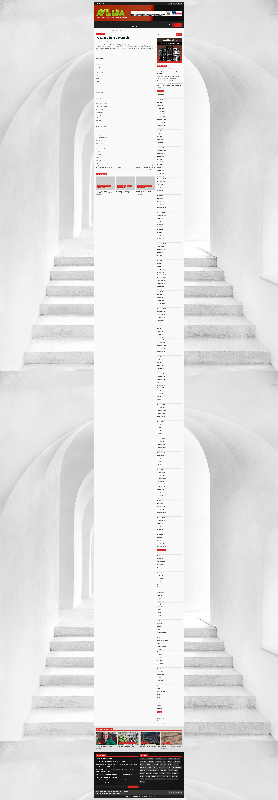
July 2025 (159, 131)
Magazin (124, 23)
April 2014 (160, 501)
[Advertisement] (156, 13)
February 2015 (161, 472)
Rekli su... (162, 776)
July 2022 (159, 221)
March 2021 (160, 266)
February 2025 (161, 145)
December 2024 (161, 150)
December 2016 (161, 410)
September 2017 (161, 385)
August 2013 (160, 523)
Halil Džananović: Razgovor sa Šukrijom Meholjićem (144, 167)
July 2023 (159, 187)
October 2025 (161, 122)
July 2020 (159, 289)
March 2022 (160, 232)
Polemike (159, 652)
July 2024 (159, 159)
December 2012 (161, 546)
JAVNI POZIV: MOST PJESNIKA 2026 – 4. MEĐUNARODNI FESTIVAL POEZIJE (150, 738)
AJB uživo (177, 24)
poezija (106, 163)
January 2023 (160, 204)
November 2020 (161, 277)
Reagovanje (160, 674)
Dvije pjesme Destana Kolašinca (104, 782)
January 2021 (160, 272)
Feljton (159, 587)
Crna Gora (109, 186)
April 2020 (160, 297)
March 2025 (160, 142)
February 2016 (161, 438)
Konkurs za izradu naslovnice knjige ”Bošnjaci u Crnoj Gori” (105, 183)
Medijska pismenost (162, 637)
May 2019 (159, 328)
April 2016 (160, 433)
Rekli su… (159, 677)
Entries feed (160, 718)
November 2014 (161, 481)
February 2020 (161, 303)
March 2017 (160, 402)
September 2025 (161, 125)
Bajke (158, 567)
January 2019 (160, 340)
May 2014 (159, 498)
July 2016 (159, 424)
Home (102, 23)
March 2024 (160, 170)
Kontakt (126, 791)
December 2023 (161, 179)
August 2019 (160, 320)
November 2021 (161, 244)
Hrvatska (99, 187)
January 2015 (160, 475)
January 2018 (160, 374)
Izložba (159, 609)
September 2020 (161, 283)
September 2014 (161, 486)
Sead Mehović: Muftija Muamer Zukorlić (106, 777)
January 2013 (160, 543)
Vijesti (107, 23)
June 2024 (160, 162)
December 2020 (161, 275)
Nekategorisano (161, 646)
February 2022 (161, 235)
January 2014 (160, 509)
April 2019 (160, 331)
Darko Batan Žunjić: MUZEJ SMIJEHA (167, 81)
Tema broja (160, 694)
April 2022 (160, 229)
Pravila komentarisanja (102, 793)
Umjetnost (160, 700)
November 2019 (161, 311)
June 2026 (160, 100)
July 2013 (159, 526)
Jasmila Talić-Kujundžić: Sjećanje (166, 69)
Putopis (159, 669)
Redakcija (98, 41)
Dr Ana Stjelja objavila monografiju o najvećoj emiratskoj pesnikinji (114, 774)
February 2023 (161, 201)
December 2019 (161, 309)
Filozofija (159, 589)
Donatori (123, 793)
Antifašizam (160, 556)
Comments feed (161, 721)
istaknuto (102, 163)
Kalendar (159, 615)
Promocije (160, 663)
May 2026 (159, 102)
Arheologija (160, 564)
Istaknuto (159, 606)
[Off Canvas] (97, 24)
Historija (159, 595)
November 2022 (161, 210)
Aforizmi (159, 553)
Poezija (113, 23)
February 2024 (161, 173)
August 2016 (160, 422)
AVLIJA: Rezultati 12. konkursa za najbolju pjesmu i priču (145, 183)
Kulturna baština (155, 23)
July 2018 (159, 357)
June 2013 (160, 529)
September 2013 (161, 520)
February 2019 (161, 337)
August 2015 (160, 455)
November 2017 (161, 379)
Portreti (147, 23)
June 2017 (160, 393)
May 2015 (159, 464)
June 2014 (160, 495)
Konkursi (159, 626)
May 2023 (159, 193)
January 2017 (160, 407)
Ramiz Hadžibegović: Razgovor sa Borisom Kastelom (128, 738)
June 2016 (160, 427)
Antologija (160, 558)
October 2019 (161, 314)
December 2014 (161, 478)
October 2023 (161, 184)
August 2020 (160, 286)
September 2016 (161, 419)
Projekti (159, 660)
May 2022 (159, 227)
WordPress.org (161, 723)
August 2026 (160, 94)
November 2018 (161, 345)
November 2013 (161, 515)
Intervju (137, 23)
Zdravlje (163, 23)
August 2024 (160, 156)
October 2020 (161, 280)
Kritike (159, 629)
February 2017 (161, 405)
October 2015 (161, 450)
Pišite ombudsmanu (114, 793)
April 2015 (160, 467)
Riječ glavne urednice (109, 791)
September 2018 (161, 351)
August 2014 (160, 489)
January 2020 (160, 306)
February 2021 (161, 269)
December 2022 (161, 207)
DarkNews (144, 796)
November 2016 (161, 413)
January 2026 (160, 114)
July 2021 (159, 255)
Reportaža (160, 680)
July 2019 (159, 323)
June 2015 (160, 461)
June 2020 (160, 292)
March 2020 (160, 300)
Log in (159, 715)
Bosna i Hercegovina (100, 34)
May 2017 (159, 396)
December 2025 (161, 116)
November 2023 (161, 181)
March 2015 (160, 470)
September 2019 (161, 317)
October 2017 (161, 382)
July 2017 (159, 390)
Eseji (142, 23)
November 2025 (161, 119)
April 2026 (160, 105)
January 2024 (160, 176)
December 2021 (161, 241)
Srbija (103, 187)
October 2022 (161, 213)
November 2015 (161, 447)
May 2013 (159, 532)
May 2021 (159, 261)
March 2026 (160, 108)
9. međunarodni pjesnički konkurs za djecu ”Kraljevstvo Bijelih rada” (125, 183)
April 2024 (160, 167)
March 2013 (160, 537)
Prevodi (159, 657)
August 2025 (160, 128)
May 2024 (159, 164)
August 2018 (160, 354)
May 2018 (159, 362)
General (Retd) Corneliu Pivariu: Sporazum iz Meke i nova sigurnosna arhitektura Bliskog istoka (169, 85)
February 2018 (161, 371)
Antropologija (161, 561)
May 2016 (159, 430)
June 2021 (160, 258)
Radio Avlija (160, 671)
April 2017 (160, 399)
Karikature (160, 618)
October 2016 (161, 416)
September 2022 (161, 215)
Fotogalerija (160, 592)
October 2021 (161, 246)
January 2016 (160, 441)
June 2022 (160, 224)
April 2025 (160, 139)
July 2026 (159, 97)
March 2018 (160, 368)
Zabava (159, 705)
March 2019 (160, 334)
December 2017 (161, 376)
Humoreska (160, 601)
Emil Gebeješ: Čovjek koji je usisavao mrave (108, 166)
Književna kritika (161, 621)
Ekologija (134, 26)
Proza (118, 23)
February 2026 (161, 111)
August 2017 (160, 388)
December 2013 (161, 512)
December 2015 (161, 444)
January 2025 (160, 148)
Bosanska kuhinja (162, 570)
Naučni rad (160, 643)
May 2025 (159, 136)
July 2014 (159, 492)
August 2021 (160, 252)
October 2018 (161, 348)
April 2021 (160, 263)
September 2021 (161, 249)
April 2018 (160, 365)
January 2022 (160, 238)
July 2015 (159, 458)
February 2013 (161, 540)
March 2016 (160, 436)
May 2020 (159, 294)
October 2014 (161, 484)
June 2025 (160, 133)
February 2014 (161, 506)
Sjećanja (159, 686)
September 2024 (161, 153)
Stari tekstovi (161, 691)
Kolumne (131, 23)
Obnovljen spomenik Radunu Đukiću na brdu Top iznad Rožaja (112, 780)
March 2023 (160, 198)
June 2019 (160, 325)
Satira (158, 683)
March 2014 (160, 503)
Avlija (101, 791)
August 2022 (160, 218)
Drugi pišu (160, 578)
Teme (158, 697)
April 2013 (160, 535)
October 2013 (161, 518)
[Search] (169, 24)
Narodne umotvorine (163, 640)
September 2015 (161, 453)
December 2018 (161, 342)
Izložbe (159, 612)
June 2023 (160, 190)
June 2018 (160, 359)
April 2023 (160, 196)
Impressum (119, 791)
